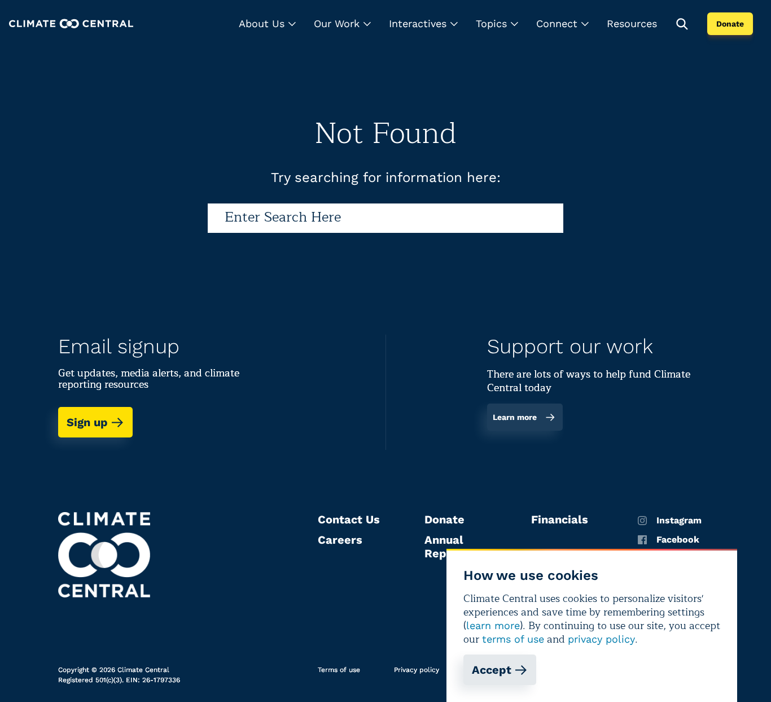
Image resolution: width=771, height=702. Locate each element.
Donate (730, 23)
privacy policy (601, 639)
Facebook (677, 540)
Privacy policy (416, 670)
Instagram (679, 520)
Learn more (515, 417)
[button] (267, 23)
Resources (632, 23)
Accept (491, 670)
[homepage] (71, 23)
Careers (340, 540)
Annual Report (443, 546)
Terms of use (339, 670)
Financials (559, 519)
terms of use (513, 639)
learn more (493, 625)
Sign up (87, 422)
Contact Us (349, 519)
